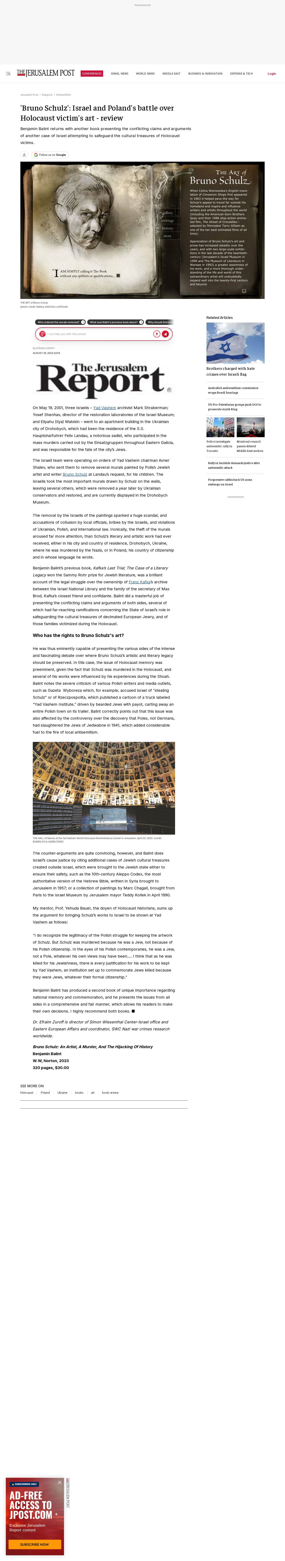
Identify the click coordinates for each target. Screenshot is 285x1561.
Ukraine (62, 1092)
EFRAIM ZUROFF (45, 348)
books (79, 1092)
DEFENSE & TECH (241, 73)
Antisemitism (63, 94)
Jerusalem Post (29, 94)
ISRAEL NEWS (119, 73)
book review (110, 1092)
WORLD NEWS (145, 73)
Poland (45, 1092)
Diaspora (47, 94)
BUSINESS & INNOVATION (205, 73)
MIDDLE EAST (171, 73)
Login (272, 74)
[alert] (35, 1516)
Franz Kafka (139, 582)
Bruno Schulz (75, 474)
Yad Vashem (104, 407)
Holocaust (26, 1092)
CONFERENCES (92, 73)
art (92, 1092)
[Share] (24, 155)
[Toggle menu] (8, 73)
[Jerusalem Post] (43, 73)
